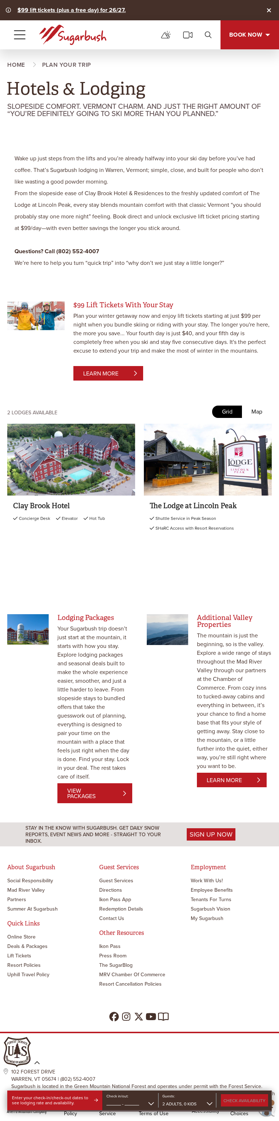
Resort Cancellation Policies (130, 983)
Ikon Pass (110, 946)
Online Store (21, 936)
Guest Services (116, 880)
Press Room (112, 955)
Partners (16, 899)
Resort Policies (24, 965)
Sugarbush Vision (210, 908)
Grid (227, 411)
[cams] (188, 35)
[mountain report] (166, 35)
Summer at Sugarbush (32, 908)
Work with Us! (207, 880)
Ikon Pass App (115, 899)
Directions (110, 890)
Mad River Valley (26, 890)
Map (256, 411)
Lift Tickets (19, 955)
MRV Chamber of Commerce (132, 974)
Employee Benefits (212, 890)
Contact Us (111, 918)
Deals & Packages (27, 946)
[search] (208, 35)
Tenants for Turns (211, 899)
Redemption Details (121, 908)
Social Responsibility (30, 880)
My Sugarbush (207, 918)
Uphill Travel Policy (28, 974)
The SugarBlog (116, 965)
